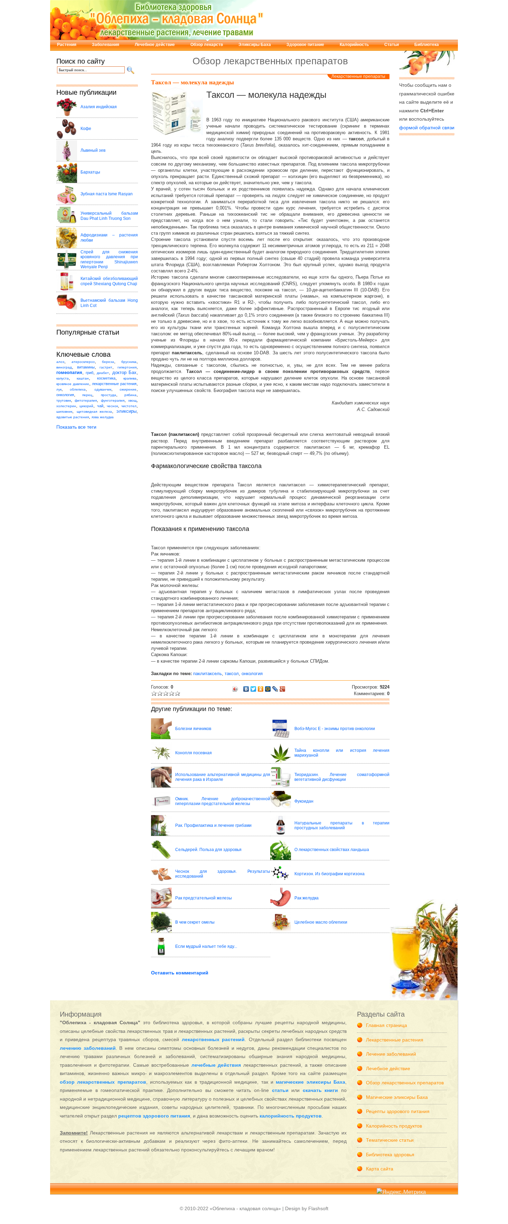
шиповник (64, 411)
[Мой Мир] (268, 688)
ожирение (128, 389)
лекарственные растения (114, 384)
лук (59, 389)
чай (100, 406)
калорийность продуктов (291, 1116)
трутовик (63, 400)
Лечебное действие (155, 44)
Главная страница (386, 1025)
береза (108, 362)
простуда (108, 395)
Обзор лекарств (206, 44)
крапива (130, 378)
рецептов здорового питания (154, 1116)
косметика (106, 378)
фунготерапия (112, 400)
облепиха (78, 389)
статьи (280, 1090)
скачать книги (320, 1090)
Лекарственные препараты (358, 76)
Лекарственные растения (394, 1040)
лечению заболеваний (88, 1048)
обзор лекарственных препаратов (103, 1082)
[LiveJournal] (275, 688)
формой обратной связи (426, 127)
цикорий (86, 406)
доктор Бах (124, 372)
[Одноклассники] (260, 688)
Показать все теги (76, 427)
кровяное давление (72, 384)
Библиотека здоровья (390, 1154)
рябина (130, 395)
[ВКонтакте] (246, 688)
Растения (66, 44)
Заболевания (105, 44)
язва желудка (103, 417)
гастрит (106, 367)
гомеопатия (69, 372)
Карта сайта (379, 1168)
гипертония (127, 367)
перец (87, 395)
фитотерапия (86, 400)
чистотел (129, 406)
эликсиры (126, 411)
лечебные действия (216, 1065)
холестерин (66, 406)
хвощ (132, 400)
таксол (232, 673)
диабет (103, 373)
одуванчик (102, 389)
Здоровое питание (305, 44)
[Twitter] (253, 688)
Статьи (391, 44)
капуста (62, 378)
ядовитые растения (72, 417)
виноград (64, 367)
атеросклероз (83, 362)
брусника (129, 362)
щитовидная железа (94, 411)
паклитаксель (207, 673)
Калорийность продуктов (394, 1126)
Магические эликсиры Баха (397, 1097)
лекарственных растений (213, 1039)
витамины (86, 367)
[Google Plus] (282, 688)
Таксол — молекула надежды (192, 82)
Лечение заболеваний (391, 1054)
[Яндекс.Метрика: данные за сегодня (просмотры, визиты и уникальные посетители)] (401, 1192)
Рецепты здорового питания (398, 1111)
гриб (89, 373)
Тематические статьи (390, 1140)
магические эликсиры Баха (310, 1082)
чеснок (112, 406)
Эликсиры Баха (254, 44)
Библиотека (426, 44)
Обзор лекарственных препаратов (405, 1082)
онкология (65, 395)
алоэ (60, 362)
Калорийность (354, 44)
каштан (83, 378)
